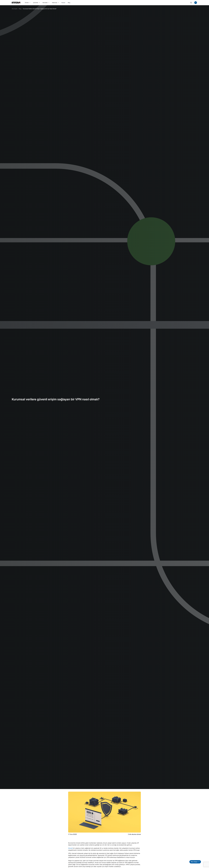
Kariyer (63, 2)
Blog (69, 2)
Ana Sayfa (14, 8)
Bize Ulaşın (194, 862)
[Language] (195, 2)
